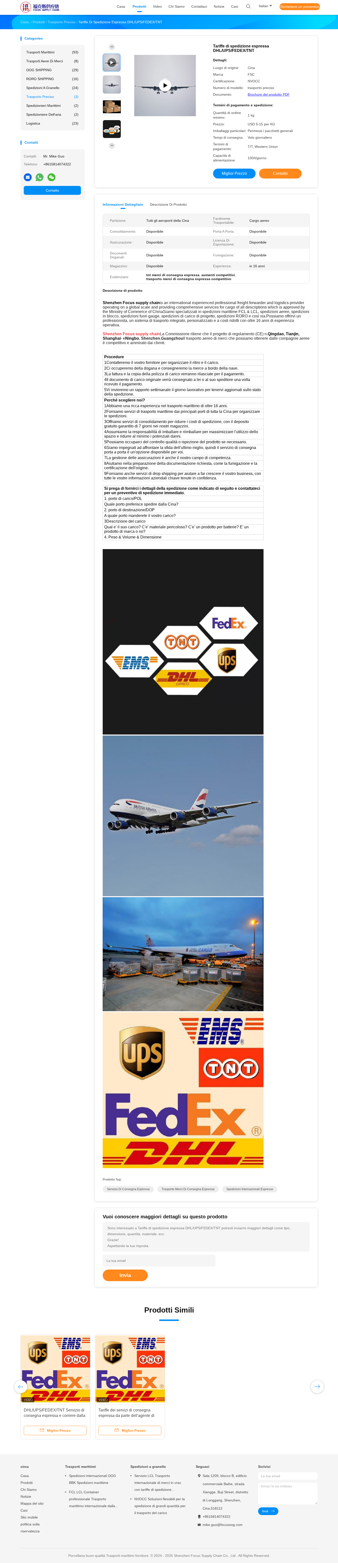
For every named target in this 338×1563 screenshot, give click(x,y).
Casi (24, 1510)
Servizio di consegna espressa (128, 1189)
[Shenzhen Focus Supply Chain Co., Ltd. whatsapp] (40, 177)
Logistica (52, 123)
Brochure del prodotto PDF (269, 94)
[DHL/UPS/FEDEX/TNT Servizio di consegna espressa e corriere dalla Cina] (55, 1369)
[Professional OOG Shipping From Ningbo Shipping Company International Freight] (165, 85)
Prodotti (27, 1483)
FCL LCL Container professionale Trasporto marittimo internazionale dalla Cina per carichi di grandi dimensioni (92, 1499)
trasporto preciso (52, 97)
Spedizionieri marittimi (52, 106)
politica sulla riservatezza (30, 1527)
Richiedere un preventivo (299, 7)
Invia (125, 1275)
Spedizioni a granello (52, 88)
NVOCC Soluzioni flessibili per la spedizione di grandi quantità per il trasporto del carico (160, 1506)
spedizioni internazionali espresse (249, 1189)
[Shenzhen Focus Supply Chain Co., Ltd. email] (28, 177)
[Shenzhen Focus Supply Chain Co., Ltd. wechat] (51, 177)
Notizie (26, 1496)
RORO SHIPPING (52, 79)
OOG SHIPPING (52, 70)
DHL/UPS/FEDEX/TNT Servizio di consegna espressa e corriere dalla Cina (54, 1415)
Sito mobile (29, 1517)
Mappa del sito (32, 1503)
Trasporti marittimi (52, 52)
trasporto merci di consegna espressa (188, 1189)
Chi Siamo (29, 1490)
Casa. (25, 1476)
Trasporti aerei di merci (52, 61)
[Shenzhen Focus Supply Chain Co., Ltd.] (40, 7)
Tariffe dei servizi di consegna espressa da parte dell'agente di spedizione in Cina (126, 1415)
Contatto (52, 190)
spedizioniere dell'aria (52, 114)
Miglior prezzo (234, 173)
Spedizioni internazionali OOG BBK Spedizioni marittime (92, 1479)
